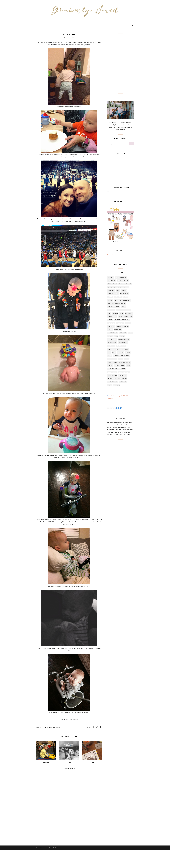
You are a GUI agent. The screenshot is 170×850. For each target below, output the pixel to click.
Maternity (122, 368)
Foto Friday (45, 731)
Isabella (121, 283)
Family (123, 306)
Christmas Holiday (114, 306)
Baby (109, 313)
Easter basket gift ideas (120, 241)
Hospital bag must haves (121, 355)
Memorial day (112, 372)
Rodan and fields (123, 372)
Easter (110, 319)
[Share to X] (97, 727)
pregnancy (123, 381)
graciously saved (124, 362)
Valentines (117, 329)
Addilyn (115, 313)
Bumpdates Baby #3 (123, 326)
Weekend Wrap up (121, 277)
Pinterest (110, 255)
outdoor (121, 352)
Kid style (117, 319)
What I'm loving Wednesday (116, 303)
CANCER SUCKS (112, 339)
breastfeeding (112, 362)
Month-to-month (122, 287)
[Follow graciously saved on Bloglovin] (114, 409)
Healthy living (121, 346)
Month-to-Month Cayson (123, 300)
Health (110, 336)
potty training (113, 381)
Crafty (110, 329)
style (130, 332)
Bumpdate (111, 290)
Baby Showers (112, 316)
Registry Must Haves (121, 349)
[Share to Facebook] (93, 727)
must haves (111, 287)
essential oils (112, 375)
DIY (131, 316)
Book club (111, 346)
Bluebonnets (123, 342)
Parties (128, 283)
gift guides (125, 319)
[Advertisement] (69, 826)
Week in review (123, 316)
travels (124, 290)
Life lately (118, 297)
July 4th (110, 349)
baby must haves (113, 293)
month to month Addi (123, 310)
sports (110, 365)
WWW (114, 352)
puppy (110, 385)
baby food (111, 326)
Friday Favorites (122, 280)
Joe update (128, 313)
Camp (128, 365)
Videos (120, 359)
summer (122, 336)
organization (112, 342)
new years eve (122, 378)
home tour (120, 323)
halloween (123, 332)
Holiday (110, 300)
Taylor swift (112, 359)
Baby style (111, 323)
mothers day (112, 378)
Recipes (110, 297)
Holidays (110, 277)
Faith (121, 313)
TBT (109, 352)
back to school (113, 332)
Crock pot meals (123, 339)
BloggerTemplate (59, 847)
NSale (116, 336)
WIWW (126, 359)
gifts (118, 290)
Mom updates (124, 293)
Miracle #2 (111, 310)
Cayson (125, 297)
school (128, 323)
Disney (128, 352)
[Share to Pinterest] (100, 727)
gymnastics (122, 375)
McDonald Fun (112, 283)
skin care (117, 385)
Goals (110, 355)
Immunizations (112, 368)
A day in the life (120, 365)
